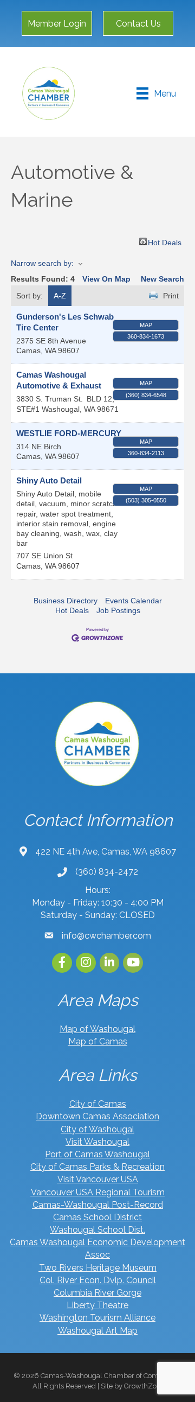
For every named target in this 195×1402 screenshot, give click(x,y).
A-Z (60, 295)
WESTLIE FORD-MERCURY (68, 433)
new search (162, 279)
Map (146, 325)
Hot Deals (164, 241)
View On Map (106, 279)
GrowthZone (144, 1386)
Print (171, 295)
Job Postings (118, 610)
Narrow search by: (42, 263)
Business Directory (66, 600)
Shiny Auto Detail (49, 480)
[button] (57, 23)
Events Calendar (133, 600)
